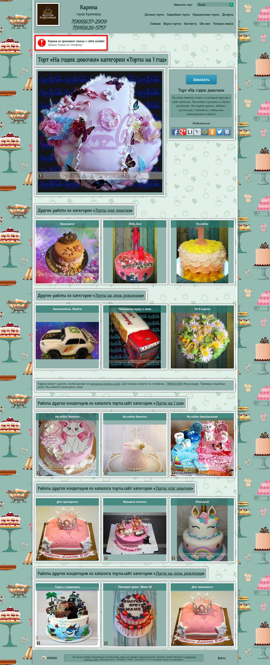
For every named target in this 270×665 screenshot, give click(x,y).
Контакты (190, 23)
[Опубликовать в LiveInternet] (190, 132)
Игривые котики (135, 501)
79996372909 (174, 383)
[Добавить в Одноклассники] (212, 132)
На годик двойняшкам (202, 416)
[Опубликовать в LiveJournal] (197, 132)
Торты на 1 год (168, 403)
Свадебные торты (178, 14)
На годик (202, 223)
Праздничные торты (206, 14)
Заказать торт (183, 4)
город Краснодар (88, 14)
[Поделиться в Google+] (182, 132)
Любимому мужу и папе (135, 309)
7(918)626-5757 (88, 28)
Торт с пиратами (67, 587)
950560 (51, 658)
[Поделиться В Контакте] (227, 132)
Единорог (202, 501)
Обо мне (205, 23)
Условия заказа (223, 23)
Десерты (227, 14)
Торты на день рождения (118, 295)
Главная (155, 23)
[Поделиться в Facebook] (175, 132)
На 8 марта (202, 309)
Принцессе (67, 223)
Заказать (201, 80)
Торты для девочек (113, 210)
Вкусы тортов (172, 23)
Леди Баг (135, 223)
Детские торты (154, 14)
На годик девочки (67, 416)
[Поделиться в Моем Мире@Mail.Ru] (204, 132)
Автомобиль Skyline (67, 309)
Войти (221, 658)
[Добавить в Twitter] (219, 132)
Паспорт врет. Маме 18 (135, 587)
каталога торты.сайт (105, 383)
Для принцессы (67, 501)
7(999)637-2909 (88, 22)
